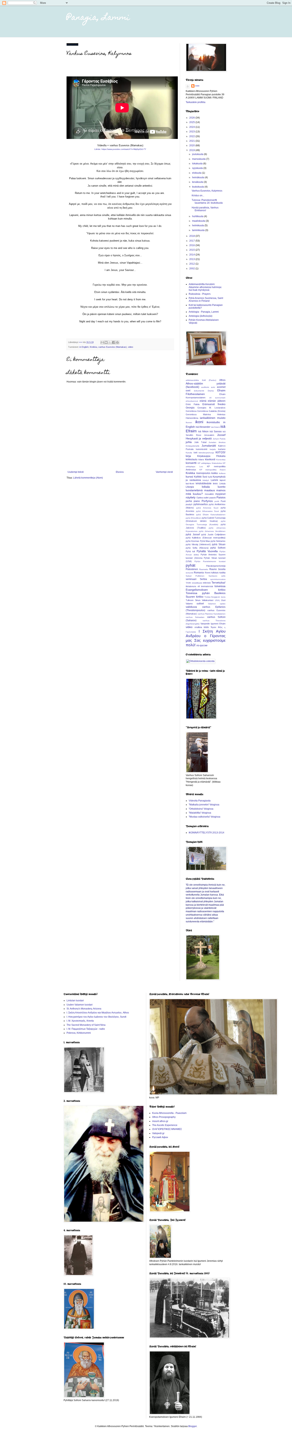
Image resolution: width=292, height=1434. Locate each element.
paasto (212, 497)
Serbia (203, 579)
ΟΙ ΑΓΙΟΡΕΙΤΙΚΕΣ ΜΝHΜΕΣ (167, 1129)
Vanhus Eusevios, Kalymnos (207, 190)
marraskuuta (199, 159)
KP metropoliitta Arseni (212, 470)
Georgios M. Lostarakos (211, 407)
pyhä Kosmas (192, 541)
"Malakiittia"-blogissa (200, 812)
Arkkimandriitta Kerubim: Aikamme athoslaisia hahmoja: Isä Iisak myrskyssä (205, 287)
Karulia (189, 453)
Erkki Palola (192, 404)
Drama (211, 391)
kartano (221, 449)
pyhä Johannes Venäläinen (212, 531)
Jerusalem (209, 435)
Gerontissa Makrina (198, 414)
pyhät (190, 565)
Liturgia (190, 486)
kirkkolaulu (191, 459)
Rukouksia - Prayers (200, 294)
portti (217, 501)
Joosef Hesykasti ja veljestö (205, 436)
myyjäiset (220, 494)
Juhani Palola (219, 439)
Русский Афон (160, 1137)
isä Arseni (215, 427)
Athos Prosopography (164, 1117)
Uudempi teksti (76, 472)
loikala (206, 486)
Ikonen (189, 422)
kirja (188, 455)
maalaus (209, 490)
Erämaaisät (208, 404)
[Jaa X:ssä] (110, 342)
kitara (201, 459)
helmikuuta (198, 225)
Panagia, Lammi (98, 18)
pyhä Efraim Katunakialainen (210, 514)
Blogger (192, 1426)
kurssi (189, 476)
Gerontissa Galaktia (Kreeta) (211, 411)
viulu (206, 627)
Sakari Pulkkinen (195, 576)
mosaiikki (209, 494)
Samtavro (213, 576)
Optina (199, 497)
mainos (220, 490)
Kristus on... (198, 195)
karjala (213, 449)
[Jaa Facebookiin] (114, 342)
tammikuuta (198, 230)
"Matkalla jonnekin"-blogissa (204, 804)
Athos (222, 380)
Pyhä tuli (190, 551)
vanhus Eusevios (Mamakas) (112, 347)
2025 (192, 122)
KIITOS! (220, 452)
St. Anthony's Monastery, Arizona (84, 1008)
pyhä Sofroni (217, 547)
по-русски (201, 645)
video (130, 347)
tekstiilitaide (197, 583)
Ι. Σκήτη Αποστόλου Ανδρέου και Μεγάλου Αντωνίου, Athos (98, 1012)
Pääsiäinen (192, 569)
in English (84, 347)
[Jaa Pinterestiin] (117, 342)
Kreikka (93, 347)
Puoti (223, 501)
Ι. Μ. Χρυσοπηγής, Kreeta (80, 1020)
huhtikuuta (198, 216)
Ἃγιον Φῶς (217, 627)
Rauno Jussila (217, 569)
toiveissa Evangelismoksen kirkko (205, 588)
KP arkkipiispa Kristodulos (210, 463)
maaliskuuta (199, 221)
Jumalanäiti (209, 445)
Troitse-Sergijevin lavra (214, 597)
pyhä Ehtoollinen (193, 518)
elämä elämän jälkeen (212, 401)
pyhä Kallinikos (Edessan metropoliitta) (205, 537)
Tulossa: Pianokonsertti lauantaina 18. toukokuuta (207, 201)
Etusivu (120, 472)
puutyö (189, 504)
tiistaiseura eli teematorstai (199, 586)
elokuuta (197, 172)
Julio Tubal (200, 442)
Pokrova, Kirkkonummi (79, 1032)
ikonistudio (213, 422)
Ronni (207, 572)
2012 (192, 263)
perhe (189, 501)
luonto (221, 486)
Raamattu (203, 569)
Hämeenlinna (192, 418)
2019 (192, 150)
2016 (192, 245)
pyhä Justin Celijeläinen (213, 534)
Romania (199, 572)
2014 (192, 254)
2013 (192, 259)
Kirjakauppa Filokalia (211, 456)
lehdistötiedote (204, 483)
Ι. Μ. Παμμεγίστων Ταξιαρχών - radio (86, 1029)
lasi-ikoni (190, 483)
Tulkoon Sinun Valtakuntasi (199, 600)
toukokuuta (198, 186)
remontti (189, 573)
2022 (192, 136)
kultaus (222, 473)
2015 (192, 249)
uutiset (200, 603)
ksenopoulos (203, 473)
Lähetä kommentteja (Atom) (88, 477)
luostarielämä (194, 490)
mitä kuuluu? (194, 493)
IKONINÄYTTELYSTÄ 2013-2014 (206, 832)
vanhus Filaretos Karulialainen (211, 614)
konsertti (191, 462)
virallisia (198, 627)
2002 (192, 268)
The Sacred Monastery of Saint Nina (86, 1025)
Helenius (221, 414)
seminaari (191, 579)
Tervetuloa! (218, 582)
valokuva (191, 606)
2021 (192, 141)
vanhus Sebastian (195, 617)
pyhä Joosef (193, 534)
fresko (221, 404)
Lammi (214, 480)
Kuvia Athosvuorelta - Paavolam (169, 1113)
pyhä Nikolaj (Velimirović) (198, 544)
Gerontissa (191, 411)
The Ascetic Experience (164, 1125)
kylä (210, 477)
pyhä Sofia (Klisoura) (197, 548)
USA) (217, 600)
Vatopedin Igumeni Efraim (212, 623)
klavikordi (210, 459)
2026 (192, 117)
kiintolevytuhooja (206, 453)
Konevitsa (220, 459)
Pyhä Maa (205, 541)
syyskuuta (197, 168)
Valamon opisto (216, 604)
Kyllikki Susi (200, 476)
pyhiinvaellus (200, 504)
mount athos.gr (160, 1121)
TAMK (188, 583)
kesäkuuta (198, 182)
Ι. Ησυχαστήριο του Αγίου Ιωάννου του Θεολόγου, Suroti (96, 1016)
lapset (222, 480)
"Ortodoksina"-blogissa (201, 808)
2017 (192, 240)
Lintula (222, 483)
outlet (206, 497)
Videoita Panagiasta (200, 800)
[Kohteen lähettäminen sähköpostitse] (102, 342)
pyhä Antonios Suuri (207, 508)
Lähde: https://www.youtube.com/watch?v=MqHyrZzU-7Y (120, 149)
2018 (192, 236)
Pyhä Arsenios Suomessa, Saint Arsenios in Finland (206, 299)
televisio (207, 583)
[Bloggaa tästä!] (106, 342)
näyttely (190, 497)
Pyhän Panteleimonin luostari (209, 561)
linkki (215, 483)
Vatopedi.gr (158, 1133)
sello (223, 576)
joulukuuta (198, 154)
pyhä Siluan (218, 544)
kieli (195, 452)
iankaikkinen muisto (212, 417)
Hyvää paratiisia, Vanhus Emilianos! (205, 209)
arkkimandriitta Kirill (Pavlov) (201, 380)
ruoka (222, 572)
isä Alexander (203, 427)
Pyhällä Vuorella (207, 551)
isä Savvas (216, 431)
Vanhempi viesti (164, 472)
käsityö (206, 480)
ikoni (199, 422)
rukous (215, 572)
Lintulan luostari (75, 1000)
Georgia (190, 407)
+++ (197, 86)
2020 (192, 145)
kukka (214, 473)
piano (197, 501)
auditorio (205, 387)
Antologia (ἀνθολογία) (200, 316)
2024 (192, 127)
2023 (192, 131)
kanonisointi (201, 449)
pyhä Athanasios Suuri (207, 511)
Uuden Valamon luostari (80, 1004)
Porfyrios (207, 501)
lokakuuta (197, 163)
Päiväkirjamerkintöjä (215, 566)
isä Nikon (203, 431)
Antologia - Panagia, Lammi (204, 311)
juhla (189, 442)
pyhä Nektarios (218, 541)
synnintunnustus (217, 579)
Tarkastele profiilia (195, 102)
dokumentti (199, 391)
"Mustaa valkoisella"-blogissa (204, 816)
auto (213, 387)
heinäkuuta (198, 177)
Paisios (221, 497)
